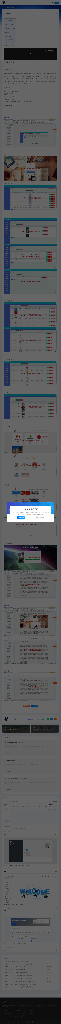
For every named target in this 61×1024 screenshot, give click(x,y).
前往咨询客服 (21, 517)
